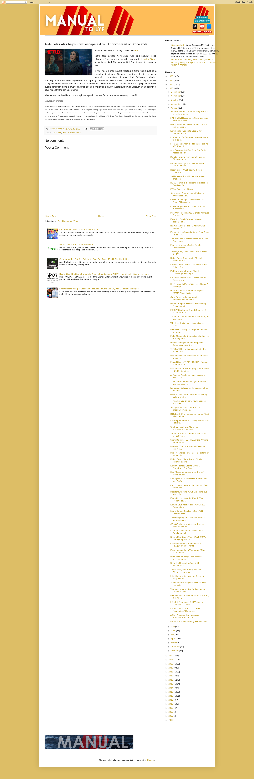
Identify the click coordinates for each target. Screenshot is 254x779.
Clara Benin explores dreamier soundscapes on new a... (184, 298)
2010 (171, 704)
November (176, 96)
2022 (171, 656)
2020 (171, 664)
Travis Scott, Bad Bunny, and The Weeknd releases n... (185, 570)
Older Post (151, 216)
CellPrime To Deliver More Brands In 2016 (78, 230)
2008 (171, 712)
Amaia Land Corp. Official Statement (76, 244)
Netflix (78, 133)
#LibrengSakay (178, 62)
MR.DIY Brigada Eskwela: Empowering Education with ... (188, 304)
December (176, 92)
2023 (171, 88)
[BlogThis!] (93, 128)
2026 (171, 76)
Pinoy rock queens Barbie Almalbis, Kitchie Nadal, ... (186, 246)
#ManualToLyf (199, 59)
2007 (171, 716)
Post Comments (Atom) (68, 221)
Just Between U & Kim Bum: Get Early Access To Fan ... (188, 151)
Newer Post (50, 216)
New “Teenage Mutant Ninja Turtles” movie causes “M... (187, 473)
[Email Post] (86, 129)
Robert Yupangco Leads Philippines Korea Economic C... (186, 343)
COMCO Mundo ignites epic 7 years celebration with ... (187, 525)
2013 (171, 692)
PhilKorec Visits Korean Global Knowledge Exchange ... (184, 272)
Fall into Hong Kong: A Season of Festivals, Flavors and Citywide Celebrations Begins (99, 289)
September (176, 104)
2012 (171, 696)
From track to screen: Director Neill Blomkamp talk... (186, 531)
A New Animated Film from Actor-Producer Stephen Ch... (185, 616)
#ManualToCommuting (181, 59)
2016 (171, 680)
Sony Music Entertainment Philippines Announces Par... (187, 194)
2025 (171, 80)
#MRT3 (209, 59)
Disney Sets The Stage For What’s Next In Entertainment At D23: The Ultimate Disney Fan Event (104, 274)
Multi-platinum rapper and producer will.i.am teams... (186, 557)
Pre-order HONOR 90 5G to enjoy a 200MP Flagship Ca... (187, 291)
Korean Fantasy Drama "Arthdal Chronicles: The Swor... (185, 467)
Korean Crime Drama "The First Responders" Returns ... (185, 609)
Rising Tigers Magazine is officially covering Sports (186, 460)
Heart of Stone (148, 59)
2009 (171, 708)
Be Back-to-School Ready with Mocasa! (188, 621)
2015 (171, 684)
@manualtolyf (177, 45)
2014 (171, 688)
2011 (170, 700)
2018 (171, 672)
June (173, 630)
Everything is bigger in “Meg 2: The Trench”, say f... (186, 499)
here (136, 50)
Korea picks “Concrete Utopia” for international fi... (186, 132)
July (173, 626)
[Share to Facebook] (99, 128)
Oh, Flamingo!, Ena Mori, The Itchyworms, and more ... (184, 428)
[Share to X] (96, 128)
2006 (171, 720)
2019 (171, 668)
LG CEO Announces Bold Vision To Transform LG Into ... (186, 603)
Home (101, 216)
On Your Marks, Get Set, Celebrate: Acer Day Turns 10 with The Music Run (94, 259)
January (175, 651)
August (174, 108)
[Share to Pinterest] (102, 128)
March (174, 642)
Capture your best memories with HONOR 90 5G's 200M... (185, 544)
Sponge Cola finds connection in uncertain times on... (185, 408)
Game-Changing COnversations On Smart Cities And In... (187, 201)
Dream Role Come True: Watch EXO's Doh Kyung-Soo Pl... (188, 538)
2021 (171, 659)
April (173, 638)
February (175, 646)
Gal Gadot (57, 133)
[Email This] (91, 128)
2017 (171, 676)
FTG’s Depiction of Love (181, 189)
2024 (171, 84)
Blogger (150, 760)
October (175, 100)
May (173, 634)
